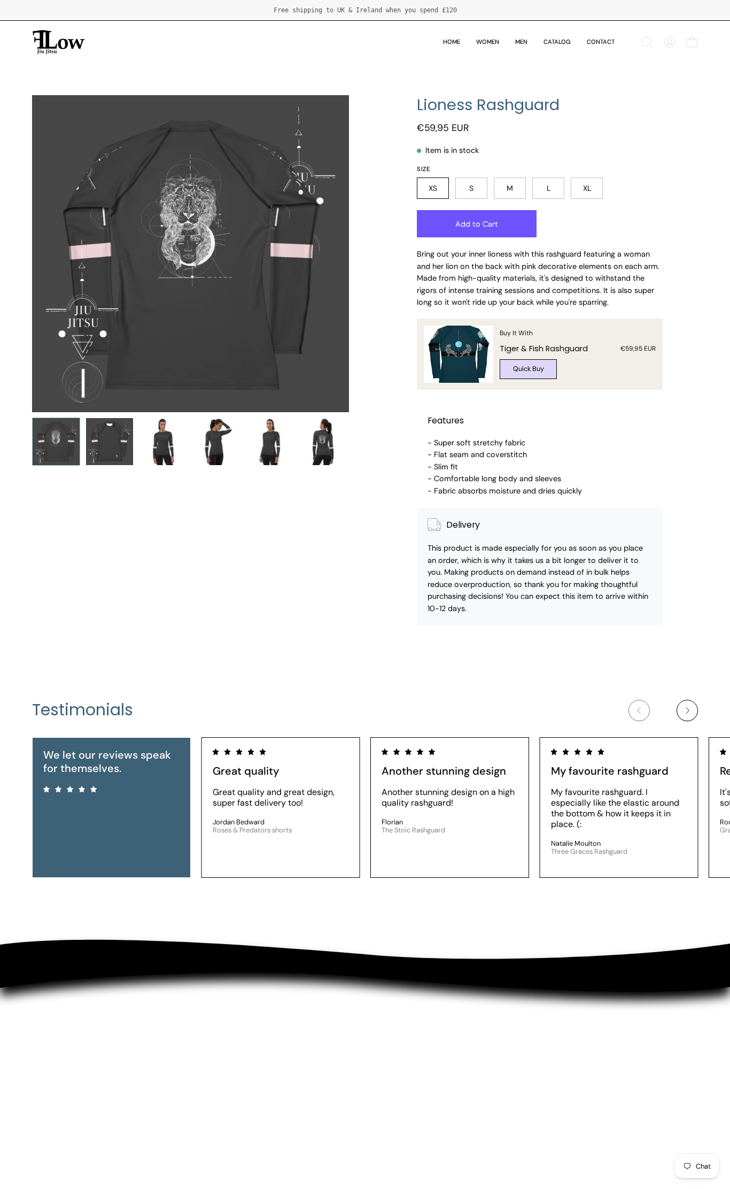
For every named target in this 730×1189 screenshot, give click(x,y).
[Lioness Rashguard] (56, 442)
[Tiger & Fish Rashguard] (458, 354)
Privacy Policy (59, 1063)
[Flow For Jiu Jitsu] (59, 42)
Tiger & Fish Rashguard (544, 348)
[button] (647, 42)
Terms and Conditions (75, 1080)
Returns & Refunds (68, 1027)
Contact (48, 1045)
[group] (365, 10)
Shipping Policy (62, 1010)
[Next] (687, 710)
